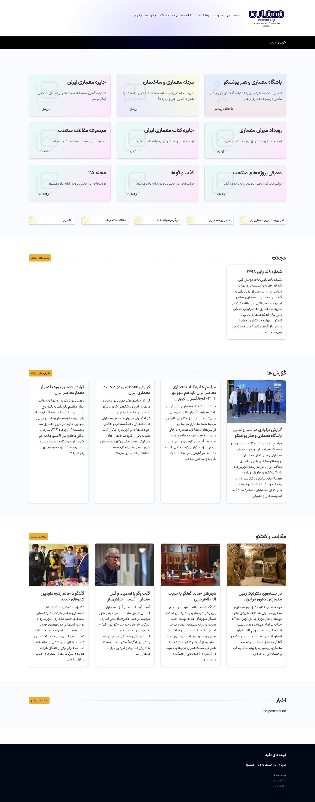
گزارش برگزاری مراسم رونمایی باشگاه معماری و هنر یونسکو (257, 432)
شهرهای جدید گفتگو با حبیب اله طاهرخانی (192, 596)
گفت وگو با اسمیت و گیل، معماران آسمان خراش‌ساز (128, 596)
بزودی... (132, 109)
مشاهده (44, 151)
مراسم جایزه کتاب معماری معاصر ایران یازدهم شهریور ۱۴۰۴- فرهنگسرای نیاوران (194, 392)
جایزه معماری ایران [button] (145, 15)
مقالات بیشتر (38, 536)
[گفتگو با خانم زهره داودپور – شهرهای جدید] (58, 564)
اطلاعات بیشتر (224, 109)
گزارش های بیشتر (40, 373)
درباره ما (218, 15)
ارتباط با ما (203, 15)
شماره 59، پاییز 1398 (264, 272)
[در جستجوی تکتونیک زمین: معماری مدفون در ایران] (256, 564)
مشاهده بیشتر (39, 700)
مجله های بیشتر (40, 257)
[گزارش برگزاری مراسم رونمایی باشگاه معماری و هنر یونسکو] (256, 401)
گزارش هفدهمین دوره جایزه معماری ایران (127, 390)
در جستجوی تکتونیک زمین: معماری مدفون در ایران (259, 596)
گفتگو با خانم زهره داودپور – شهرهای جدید (61, 596)
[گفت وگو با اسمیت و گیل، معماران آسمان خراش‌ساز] (124, 564)
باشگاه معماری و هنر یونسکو (176, 15)
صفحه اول (233, 15)
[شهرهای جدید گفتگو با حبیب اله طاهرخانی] (190, 564)
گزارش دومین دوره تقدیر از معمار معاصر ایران (62, 390)
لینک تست (279, 775)
